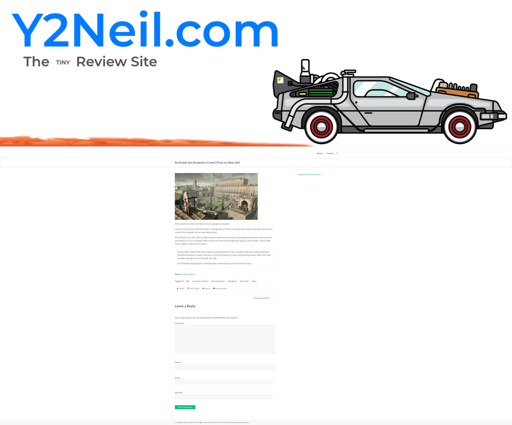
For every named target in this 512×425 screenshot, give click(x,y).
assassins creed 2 (200, 281)
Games (207, 288)
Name (178, 362)
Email (178, 378)
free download (218, 281)
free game (232, 281)
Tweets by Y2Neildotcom (309, 174)
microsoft (244, 281)
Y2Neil (181, 288)
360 (187, 281)
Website (179, 392)
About (320, 153)
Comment (180, 323)
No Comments (221, 288)
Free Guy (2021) (262, 298)
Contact (329, 153)
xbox (254, 281)
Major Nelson (189, 274)
